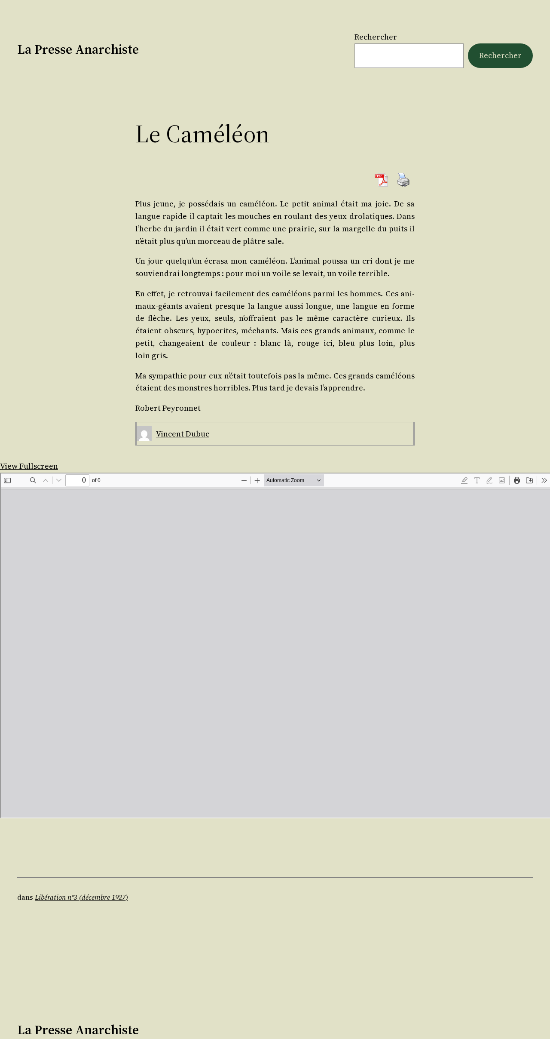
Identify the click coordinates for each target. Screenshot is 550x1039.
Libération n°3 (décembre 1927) (81, 897)
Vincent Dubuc (182, 433)
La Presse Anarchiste (78, 49)
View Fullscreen (29, 466)
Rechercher (375, 36)
